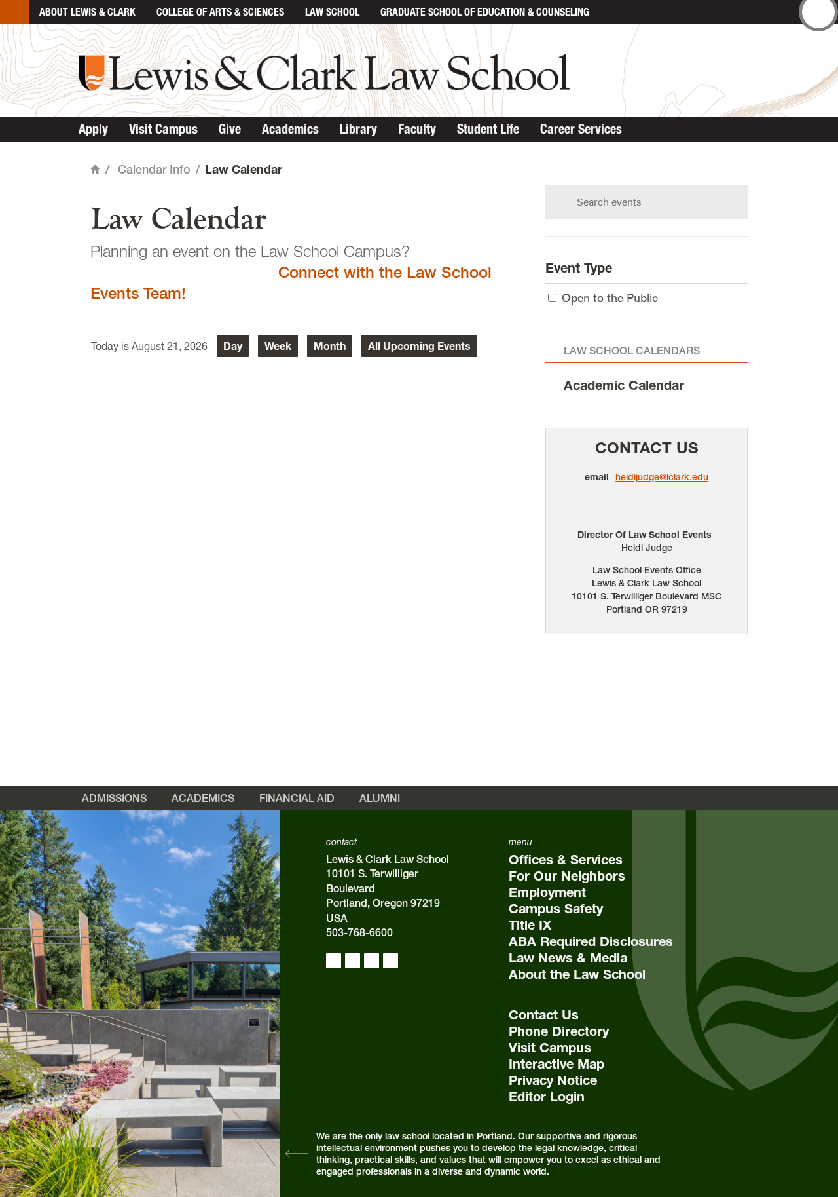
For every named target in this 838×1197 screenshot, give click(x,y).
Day (232, 345)
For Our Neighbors (567, 876)
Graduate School (484, 11)
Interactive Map (556, 1064)
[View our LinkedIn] (371, 960)
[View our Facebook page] (333, 960)
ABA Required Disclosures (591, 941)
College (220, 11)
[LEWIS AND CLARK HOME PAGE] (14, 12)
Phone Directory (559, 1031)
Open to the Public (610, 297)
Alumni (379, 798)
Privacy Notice (553, 1080)
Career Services (581, 129)
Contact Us (647, 447)
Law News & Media (568, 958)
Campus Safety (556, 909)
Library (358, 129)
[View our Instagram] (352, 960)
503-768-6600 (359, 932)
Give (230, 129)
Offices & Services (566, 859)
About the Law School (577, 974)
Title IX (530, 925)
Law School (332, 11)
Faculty (417, 129)
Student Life (488, 129)
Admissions (114, 798)
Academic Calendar (624, 385)
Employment (547, 892)
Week (277, 345)
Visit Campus (163, 129)
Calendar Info (154, 169)
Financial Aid (297, 798)
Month (330, 345)
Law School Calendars (632, 350)
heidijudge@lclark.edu (661, 477)
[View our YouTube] (390, 960)
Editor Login (547, 1097)
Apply (93, 129)
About (87, 11)
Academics (290, 129)
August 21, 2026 (170, 345)
